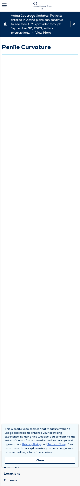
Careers (10, 480)
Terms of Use (56, 444)
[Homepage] (42, 6)
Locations (12, 474)
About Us (11, 467)
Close (40, 460)
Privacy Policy (31, 444)
